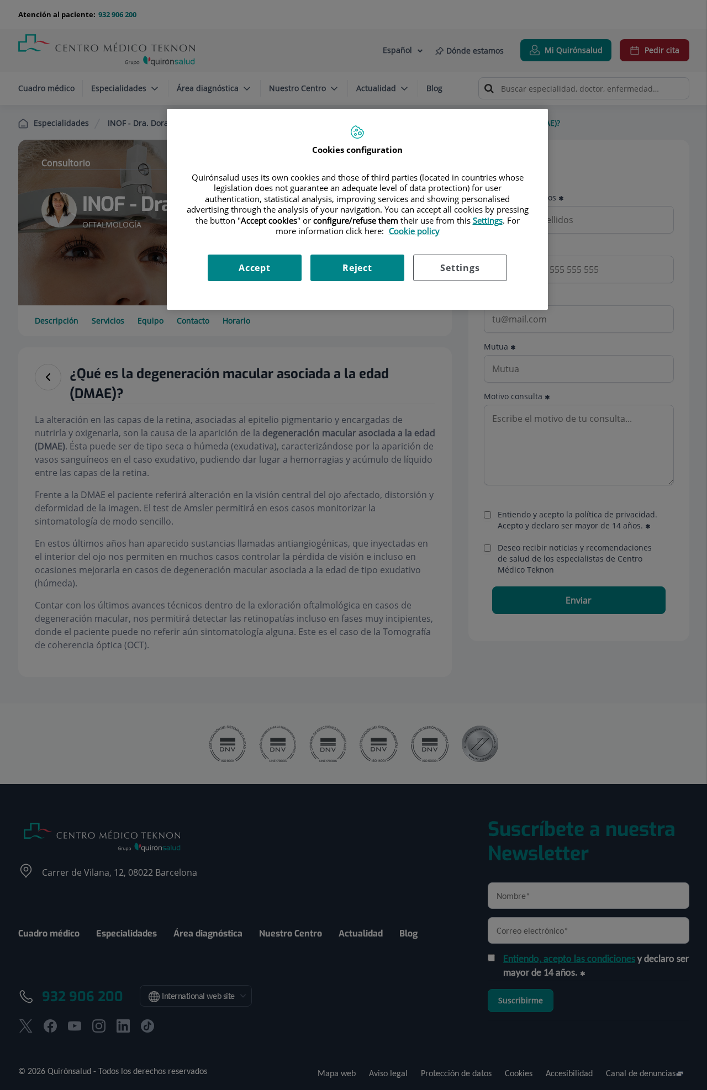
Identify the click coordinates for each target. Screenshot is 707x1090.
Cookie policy (414, 230)
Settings (459, 268)
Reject (357, 268)
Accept (255, 268)
